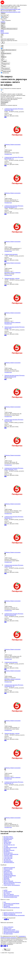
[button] (2, 30)
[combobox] (7, 39)
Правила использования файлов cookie (10, 12)
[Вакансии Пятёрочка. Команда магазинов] (15, 131)
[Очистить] (3, 42)
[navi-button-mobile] (2, 35)
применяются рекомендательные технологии (13, 937)
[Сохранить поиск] (2, 46)
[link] (3, 27)
